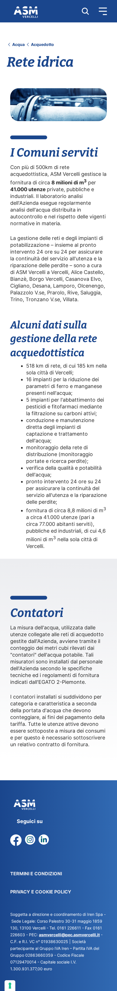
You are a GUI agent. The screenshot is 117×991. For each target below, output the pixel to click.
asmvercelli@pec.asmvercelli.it (69, 934)
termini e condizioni (36, 873)
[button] (98, 11)
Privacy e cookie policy (40, 892)
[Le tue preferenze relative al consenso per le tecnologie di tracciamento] (10, 985)
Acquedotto (42, 44)
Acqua (18, 44)
